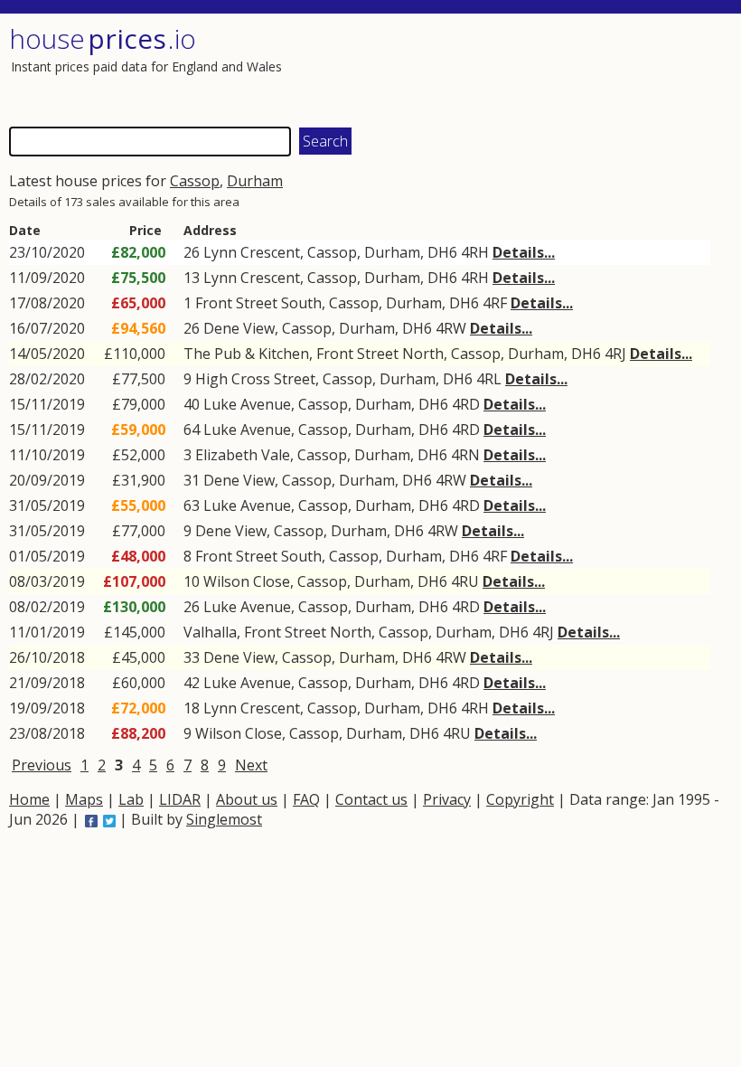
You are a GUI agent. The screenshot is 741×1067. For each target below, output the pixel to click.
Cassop (195, 181)
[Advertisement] (548, 68)
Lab (131, 799)
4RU (465, 581)
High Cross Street (255, 379)
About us (246, 799)
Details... (523, 252)
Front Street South (258, 303)
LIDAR (180, 799)
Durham (255, 181)
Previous (41, 765)
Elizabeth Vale (242, 455)
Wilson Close (246, 581)
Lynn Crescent (251, 252)
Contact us (371, 799)
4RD (466, 404)
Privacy (447, 799)
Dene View (239, 328)
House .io (102, 38)
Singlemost (224, 819)
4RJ (615, 354)
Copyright (520, 799)
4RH (475, 252)
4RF (495, 303)
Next (251, 765)
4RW (451, 328)
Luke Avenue (247, 404)
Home (29, 799)
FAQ (306, 799)
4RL (489, 379)
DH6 (442, 252)
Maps (84, 799)
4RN (465, 455)
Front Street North (380, 354)
